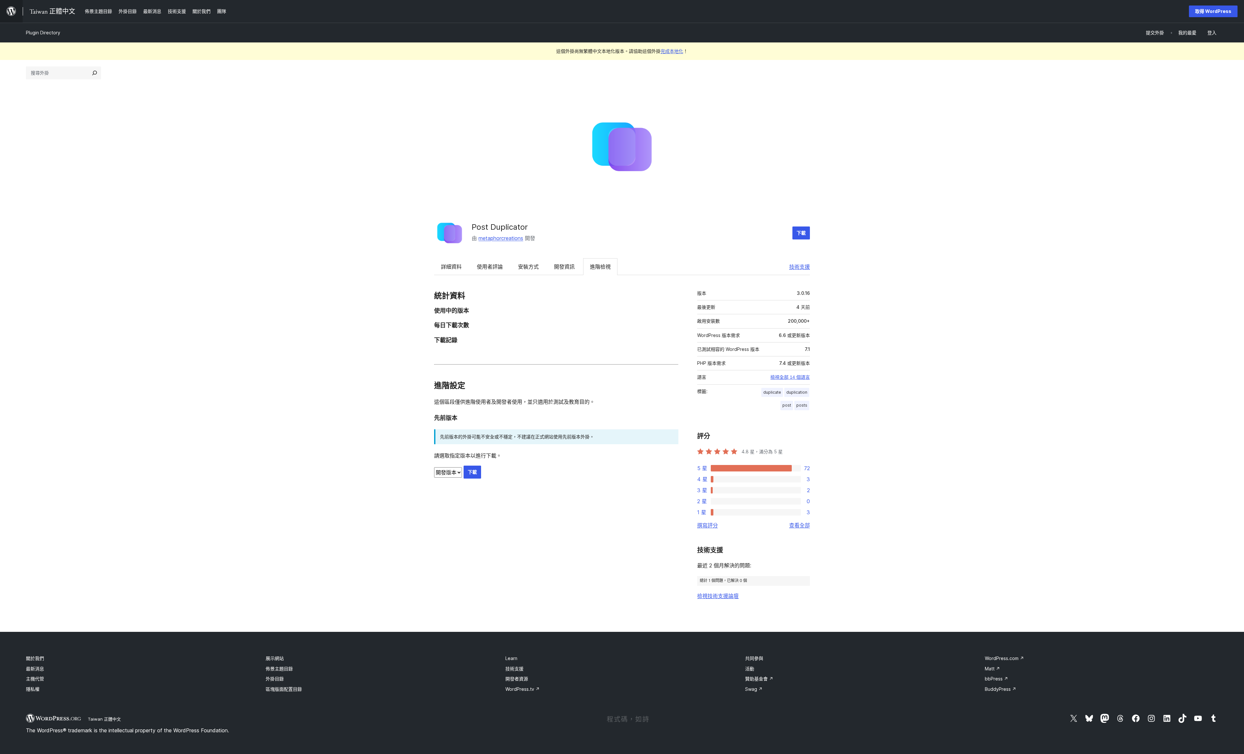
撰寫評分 (707, 525)
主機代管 (35, 678)
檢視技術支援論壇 (718, 596)
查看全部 (799, 525)
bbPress (996, 678)
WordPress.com (1004, 658)
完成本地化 (672, 51)
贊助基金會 (759, 678)
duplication (796, 392)
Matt (992, 668)
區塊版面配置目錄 (284, 689)
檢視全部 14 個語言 (790, 377)
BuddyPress (1000, 689)
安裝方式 (528, 266)
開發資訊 (564, 266)
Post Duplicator (500, 227)
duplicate (772, 392)
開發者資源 (516, 678)
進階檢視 (600, 266)
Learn (511, 658)
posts (801, 405)
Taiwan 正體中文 (104, 719)
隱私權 (33, 689)
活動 (749, 668)
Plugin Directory (43, 32)
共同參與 (754, 658)
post (786, 405)
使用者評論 (490, 266)
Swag (754, 689)
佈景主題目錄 (279, 668)
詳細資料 (451, 266)
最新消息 (35, 668)
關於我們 (35, 658)
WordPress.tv (522, 689)
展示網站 (275, 658)
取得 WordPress (1213, 11)
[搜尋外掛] (94, 72)
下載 (801, 233)
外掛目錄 (275, 678)
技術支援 (799, 266)
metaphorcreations (500, 238)
